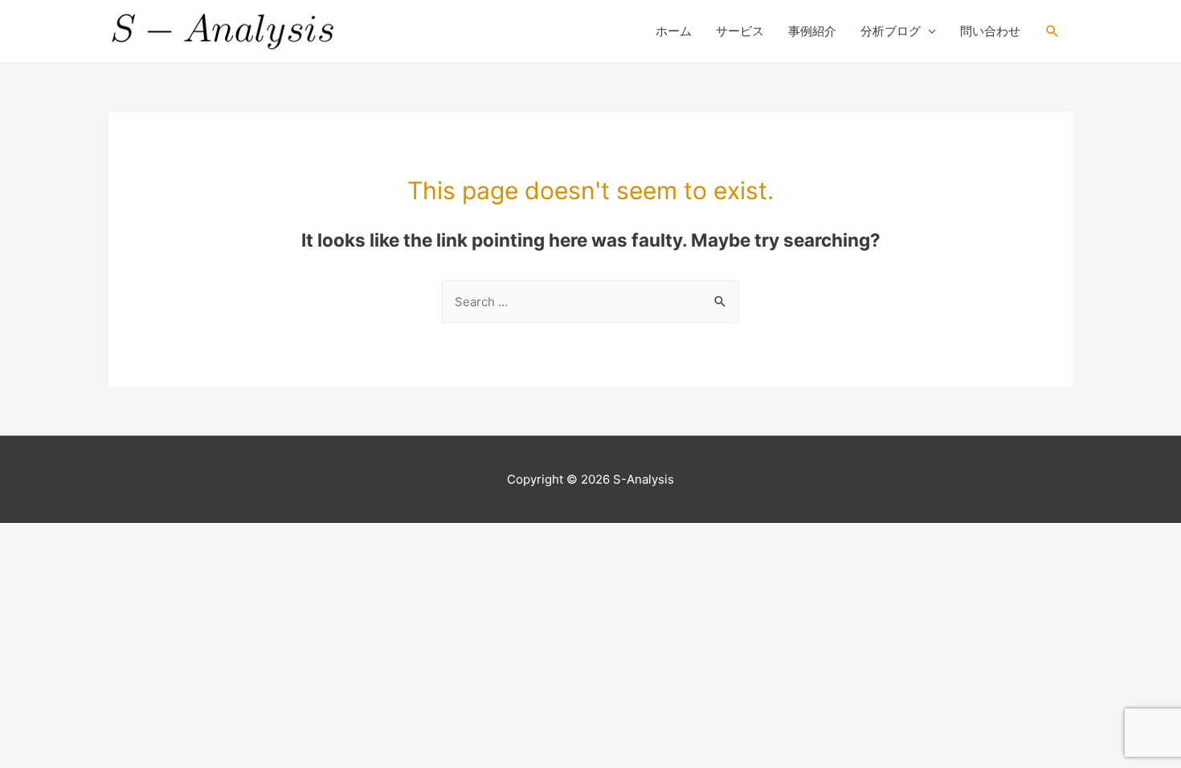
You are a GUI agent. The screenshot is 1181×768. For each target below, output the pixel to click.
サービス (740, 31)
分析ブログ (890, 31)
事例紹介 (812, 31)
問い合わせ (990, 31)
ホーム (674, 31)
